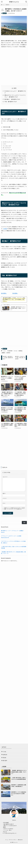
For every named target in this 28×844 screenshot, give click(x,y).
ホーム (6, 839)
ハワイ (4, 350)
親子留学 (4, 13)
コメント (5, 476)
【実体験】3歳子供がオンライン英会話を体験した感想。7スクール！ (18, 308)
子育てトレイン (14, 2)
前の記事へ (4, 293)
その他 (4, 751)
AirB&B (5, 228)
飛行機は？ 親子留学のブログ (12, 99)
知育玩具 (5, 754)
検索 (24, 522)
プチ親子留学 (9, 350)
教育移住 (20, 350)
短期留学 (3, 352)
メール (4, 498)
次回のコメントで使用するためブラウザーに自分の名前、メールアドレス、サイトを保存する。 (14, 508)
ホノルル (15, 350)
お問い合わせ (20, 839)
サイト (4, 503)
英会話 (4, 757)
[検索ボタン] (26, 2)
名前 (4, 493)
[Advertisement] (14, 66)
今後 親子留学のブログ (10, 101)
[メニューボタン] (2, 2)
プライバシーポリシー (13, 839)
